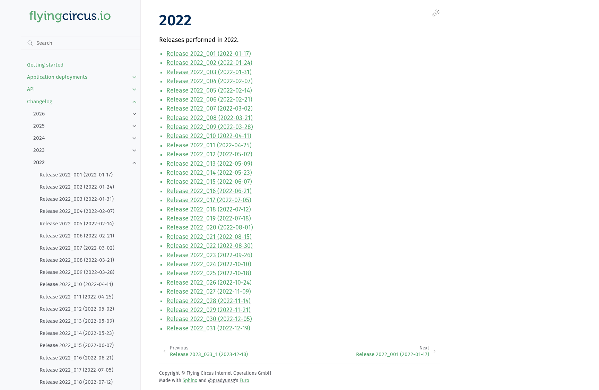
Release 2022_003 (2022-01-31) (77, 199)
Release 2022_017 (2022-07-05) (76, 370)
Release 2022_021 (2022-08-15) (209, 237)
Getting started (45, 65)
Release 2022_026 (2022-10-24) (209, 282)
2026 (39, 114)
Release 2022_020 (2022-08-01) (209, 227)
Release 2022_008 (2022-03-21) (77, 260)
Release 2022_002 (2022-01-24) (77, 187)
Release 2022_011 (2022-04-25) (76, 297)
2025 (39, 126)
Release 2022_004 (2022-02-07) (77, 211)
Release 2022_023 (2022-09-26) (209, 255)
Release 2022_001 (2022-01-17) (76, 175)
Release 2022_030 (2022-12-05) (209, 319)
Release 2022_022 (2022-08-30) (209, 246)
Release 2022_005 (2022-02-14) (77, 223)
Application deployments (57, 77)
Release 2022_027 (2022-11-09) (208, 291)
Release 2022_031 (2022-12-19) (208, 328)
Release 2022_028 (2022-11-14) (208, 301)
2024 (39, 138)
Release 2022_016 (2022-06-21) (76, 358)
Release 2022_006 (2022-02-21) (77, 236)
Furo (244, 380)
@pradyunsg (221, 380)
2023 (39, 150)
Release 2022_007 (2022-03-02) (77, 248)
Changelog (39, 101)
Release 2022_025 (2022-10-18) (208, 273)
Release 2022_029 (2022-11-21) (208, 310)
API (31, 89)
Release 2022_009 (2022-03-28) (77, 272)
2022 (39, 162)
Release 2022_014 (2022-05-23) (77, 333)
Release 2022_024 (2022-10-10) (208, 264)
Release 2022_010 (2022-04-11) (76, 284)
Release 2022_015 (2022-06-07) (77, 345)
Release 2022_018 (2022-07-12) (76, 382)
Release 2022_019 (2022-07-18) (208, 218)
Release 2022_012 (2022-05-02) (77, 309)
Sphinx (190, 380)
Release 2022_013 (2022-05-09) (77, 321)
